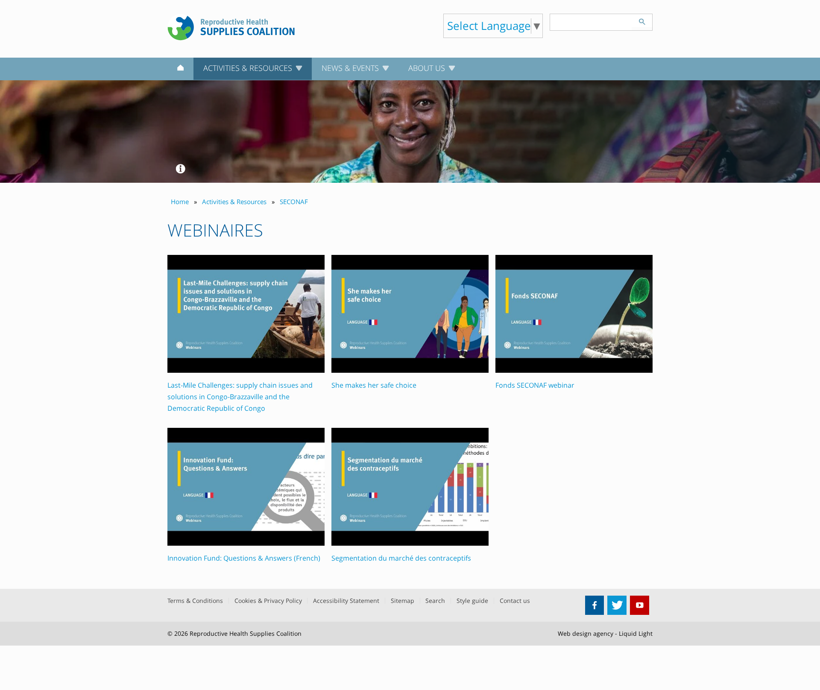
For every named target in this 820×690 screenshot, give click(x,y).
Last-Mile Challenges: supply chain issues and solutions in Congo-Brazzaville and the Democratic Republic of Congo (240, 396)
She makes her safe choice (373, 385)
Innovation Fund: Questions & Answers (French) (243, 558)
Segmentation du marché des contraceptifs (401, 558)
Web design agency (585, 633)
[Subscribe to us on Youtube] (639, 605)
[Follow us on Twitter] (617, 605)
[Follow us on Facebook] (594, 605)
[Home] (180, 69)
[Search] (642, 20)
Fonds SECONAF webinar (534, 385)
